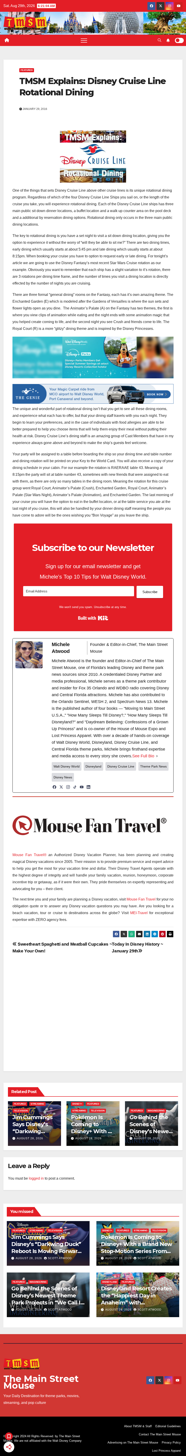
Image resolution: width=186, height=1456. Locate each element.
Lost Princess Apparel (166, 1450)
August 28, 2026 (30, 1138)
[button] (159, 40)
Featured (27, 70)
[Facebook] (54, 787)
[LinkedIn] (88, 787)
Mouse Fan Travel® (29, 855)
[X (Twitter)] (61, 787)
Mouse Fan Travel (141, 899)
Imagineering (156, 1110)
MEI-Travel (139, 913)
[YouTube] (81, 787)
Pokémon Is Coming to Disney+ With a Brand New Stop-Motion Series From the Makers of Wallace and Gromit (136, 1251)
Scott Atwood (60, 1258)
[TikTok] (75, 787)
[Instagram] (68, 787)
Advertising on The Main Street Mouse (133, 1442)
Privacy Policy (171, 1442)
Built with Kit (93, 618)
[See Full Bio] (157, 756)
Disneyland (109, 1282)
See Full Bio (143, 756)
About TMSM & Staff (138, 1426)
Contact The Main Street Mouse (160, 1434)
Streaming (37, 1104)
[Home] (6, 40)
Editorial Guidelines (168, 1426)
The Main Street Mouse (41, 1382)
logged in (36, 1178)
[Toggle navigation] (84, 40)
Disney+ (77, 1104)
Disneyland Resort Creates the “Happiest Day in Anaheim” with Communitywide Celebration (136, 1302)
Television (21, 1110)
